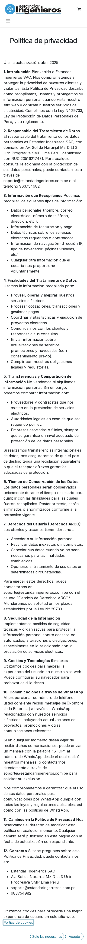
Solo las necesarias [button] (47, 936)
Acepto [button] (74, 936)
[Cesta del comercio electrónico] (79, 8)
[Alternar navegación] (8, 20)
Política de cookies (18, 922)
